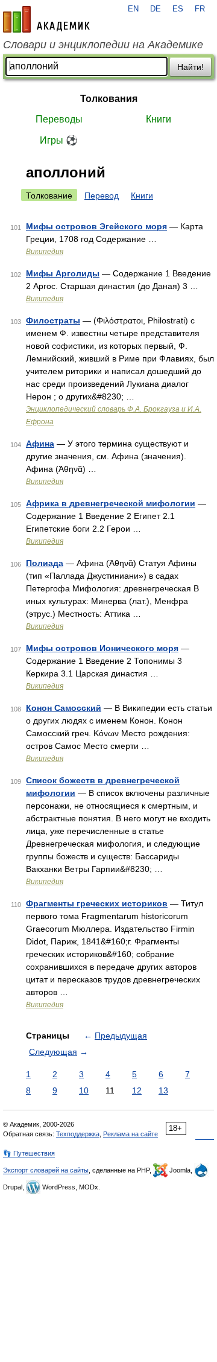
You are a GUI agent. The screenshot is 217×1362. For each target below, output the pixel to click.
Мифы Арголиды (62, 273)
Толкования (108, 99)
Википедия (44, 251)
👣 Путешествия (29, 1153)
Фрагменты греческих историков (97, 903)
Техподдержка (77, 1134)
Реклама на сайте (130, 1134)
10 (84, 1090)
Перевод (101, 195)
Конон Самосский (63, 708)
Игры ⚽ (59, 140)
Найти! (190, 67)
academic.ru (46, 19)
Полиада (44, 563)
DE (155, 9)
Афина (40, 443)
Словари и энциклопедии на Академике (103, 45)
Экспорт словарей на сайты (46, 1170)
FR (200, 9)
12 (137, 1090)
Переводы (59, 119)
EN (133, 9)
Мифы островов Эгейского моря (96, 226)
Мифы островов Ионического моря (102, 648)
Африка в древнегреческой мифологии (110, 503)
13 (163, 1090)
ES (177, 9)
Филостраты (53, 320)
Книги (158, 119)
